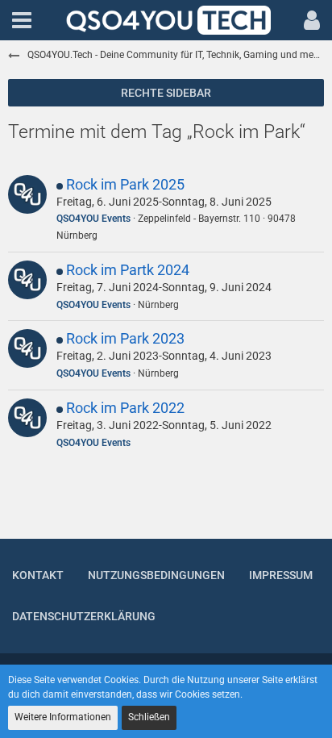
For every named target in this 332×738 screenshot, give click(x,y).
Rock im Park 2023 (125, 338)
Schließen (149, 717)
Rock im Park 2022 (125, 407)
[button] (21, 20)
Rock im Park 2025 (125, 184)
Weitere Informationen (63, 717)
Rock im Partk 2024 (127, 269)
